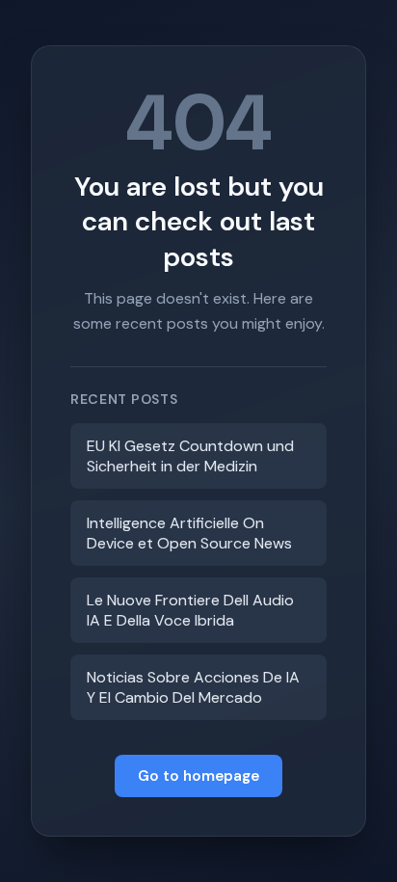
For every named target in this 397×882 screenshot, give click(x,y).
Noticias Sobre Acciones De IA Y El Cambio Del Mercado (193, 687)
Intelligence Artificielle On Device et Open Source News (189, 533)
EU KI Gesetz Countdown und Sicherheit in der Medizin (190, 456)
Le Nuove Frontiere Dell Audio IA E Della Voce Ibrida (190, 610)
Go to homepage (198, 776)
